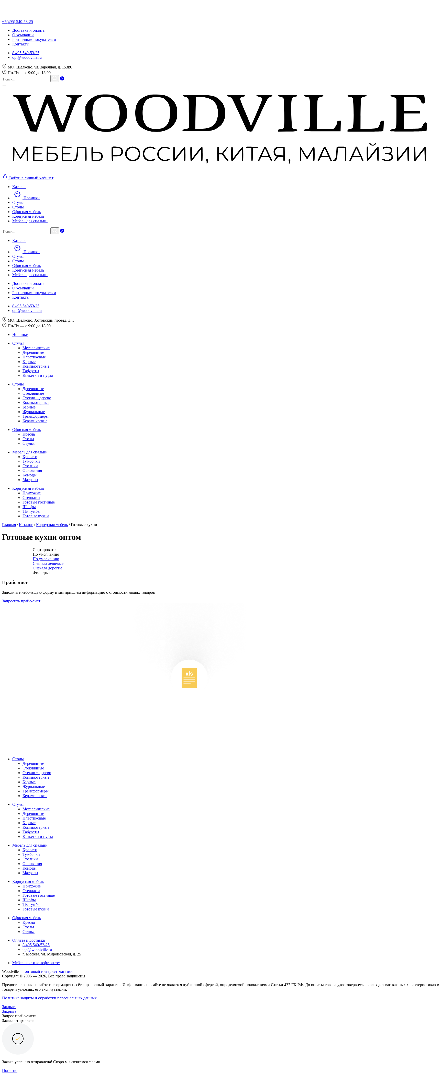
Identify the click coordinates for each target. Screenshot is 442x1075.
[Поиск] (54, 78)
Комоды (30, 475)
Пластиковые (34, 357)
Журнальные (34, 412)
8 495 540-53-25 (25, 53)
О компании (23, 35)
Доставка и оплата (28, 30)
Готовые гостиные (39, 502)
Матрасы (30, 479)
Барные (29, 361)
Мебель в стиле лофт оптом (36, 963)
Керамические (35, 421)
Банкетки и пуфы (38, 375)
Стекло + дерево (37, 398)
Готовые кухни (36, 516)
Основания (32, 470)
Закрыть (9, 1006)
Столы (18, 384)
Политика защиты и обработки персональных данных (49, 998)
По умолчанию (46, 559)
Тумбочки (31, 461)
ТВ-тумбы (31, 511)
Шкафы (29, 507)
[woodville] (220, 171)
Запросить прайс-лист (21, 601)
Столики (30, 466)
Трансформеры (36, 416)
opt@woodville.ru (27, 57)
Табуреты (31, 371)
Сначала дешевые (48, 563)
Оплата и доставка (28, 940)
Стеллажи (31, 497)
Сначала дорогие (47, 568)
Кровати (30, 456)
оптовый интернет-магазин (49, 971)
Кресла (29, 434)
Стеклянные (33, 393)
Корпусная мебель (28, 488)
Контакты (20, 44)
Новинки (20, 334)
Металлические (36, 348)
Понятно (9, 1070)
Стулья (18, 343)
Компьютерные (36, 366)
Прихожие (32, 493)
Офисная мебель (26, 429)
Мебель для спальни (30, 452)
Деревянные (33, 352)
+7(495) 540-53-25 (17, 21)
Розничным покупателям (34, 39)
